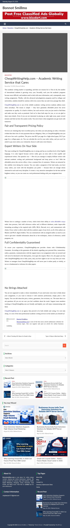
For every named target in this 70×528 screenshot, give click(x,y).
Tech (13, 391)
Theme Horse (38, 525)
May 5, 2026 (47, 397)
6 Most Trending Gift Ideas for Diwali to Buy (19, 336)
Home (38, 487)
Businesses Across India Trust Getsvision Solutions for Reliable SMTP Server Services (54, 384)
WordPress (59, 525)
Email (13, 381)
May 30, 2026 (47, 389)
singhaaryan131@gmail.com (11, 495)
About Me (39, 477)
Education (8, 75)
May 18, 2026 (15, 397)
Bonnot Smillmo (15, 8)
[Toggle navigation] (5, 24)
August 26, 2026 (16, 387)
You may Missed (10, 403)
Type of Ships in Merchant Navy (54, 336)
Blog (37, 480)
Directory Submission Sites (44, 484)
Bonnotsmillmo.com (23, 322)
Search (64, 346)
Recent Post (9, 378)
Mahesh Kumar (26, 387)
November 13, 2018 (10, 86)
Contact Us (39, 482)
